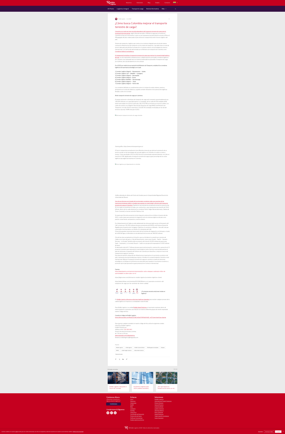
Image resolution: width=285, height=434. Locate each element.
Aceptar (278, 431)
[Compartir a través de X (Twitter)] (119, 359)
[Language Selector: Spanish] (175, 2)
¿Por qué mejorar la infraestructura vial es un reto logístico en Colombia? (166, 387)
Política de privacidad (78, 431)
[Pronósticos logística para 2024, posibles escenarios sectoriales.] (142, 378)
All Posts (111, 9)
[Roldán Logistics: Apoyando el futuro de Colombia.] (118, 378)
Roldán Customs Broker (139, 347)
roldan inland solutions (139, 350)
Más (163, 9)
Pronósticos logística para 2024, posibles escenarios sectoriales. (141, 387)
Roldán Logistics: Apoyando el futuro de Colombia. (118, 387)
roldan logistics (129, 347)
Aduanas (163, 347)
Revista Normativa (152, 9)
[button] (175, 8)
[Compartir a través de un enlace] (126, 359)
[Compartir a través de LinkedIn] (123, 359)
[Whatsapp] (111, 412)
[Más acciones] (169, 19)
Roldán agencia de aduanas (152, 347)
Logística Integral (123, 9)
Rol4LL (117, 350)
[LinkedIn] (115, 412)
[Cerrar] (283, 431)
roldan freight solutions (127, 350)
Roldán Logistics (119, 347)
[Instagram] (107, 412)
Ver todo (175, 369)
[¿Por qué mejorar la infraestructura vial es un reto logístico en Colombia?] (166, 378)
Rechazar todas (269, 431)
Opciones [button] (260, 431)
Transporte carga (137, 9)
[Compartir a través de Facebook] (115, 359)
